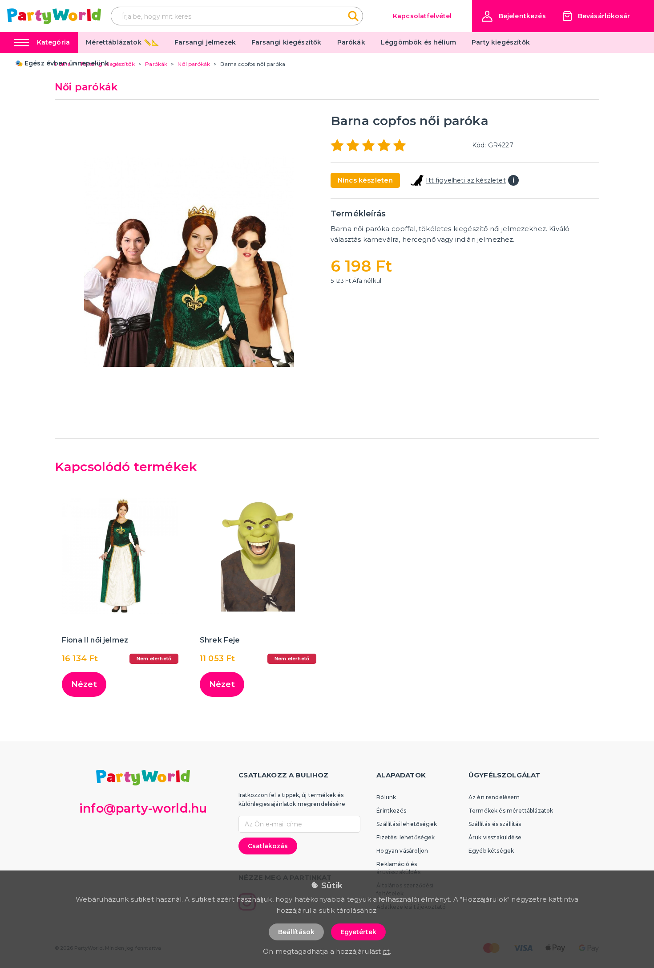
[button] (514, 16)
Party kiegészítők (501, 42)
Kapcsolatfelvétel (422, 16)
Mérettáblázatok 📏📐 (122, 42)
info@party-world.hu (143, 808)
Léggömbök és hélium (418, 42)
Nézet (84, 684)
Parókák (351, 42)
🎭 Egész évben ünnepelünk (62, 63)
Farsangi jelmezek (205, 42)
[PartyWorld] (54, 16)
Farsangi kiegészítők (286, 42)
